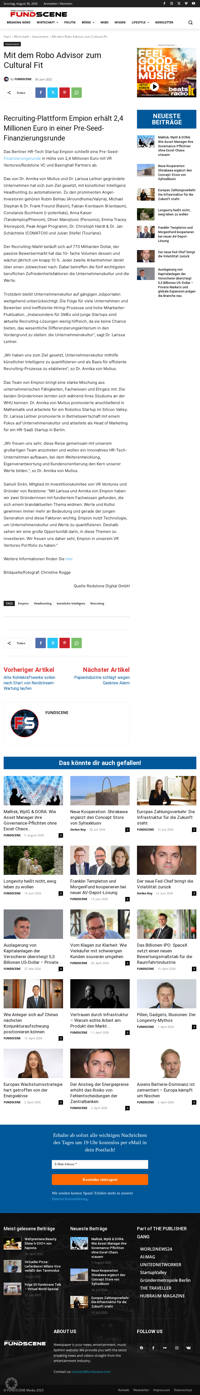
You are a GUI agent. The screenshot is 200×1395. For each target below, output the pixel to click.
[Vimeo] (186, 4)
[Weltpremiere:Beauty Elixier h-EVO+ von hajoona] (12, 1243)
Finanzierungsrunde (22, 158)
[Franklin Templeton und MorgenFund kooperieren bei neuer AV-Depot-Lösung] (146, 232)
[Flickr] (165, 1347)
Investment (40, 36)
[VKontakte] (188, 1347)
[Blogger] (141, 1347)
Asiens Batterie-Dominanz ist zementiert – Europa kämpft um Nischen (166, 1090)
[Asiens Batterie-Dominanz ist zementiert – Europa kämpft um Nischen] (166, 1063)
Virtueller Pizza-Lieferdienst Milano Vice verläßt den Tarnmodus (43, 1266)
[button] (190, 22)
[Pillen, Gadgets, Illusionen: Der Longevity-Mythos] (166, 994)
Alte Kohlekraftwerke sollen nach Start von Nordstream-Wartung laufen (29, 683)
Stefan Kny (78, 829)
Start (7, 36)
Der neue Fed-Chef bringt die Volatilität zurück (176, 254)
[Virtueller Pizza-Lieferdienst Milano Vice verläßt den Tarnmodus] (12, 1266)
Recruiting (97, 603)
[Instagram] (172, 4)
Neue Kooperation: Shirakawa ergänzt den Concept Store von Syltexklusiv (99, 817)
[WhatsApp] (76, 92)
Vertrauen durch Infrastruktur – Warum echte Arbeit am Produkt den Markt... (99, 1020)
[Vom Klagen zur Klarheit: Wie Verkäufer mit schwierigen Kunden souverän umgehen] (100, 924)
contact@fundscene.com (91, 1371)
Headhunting (43, 603)
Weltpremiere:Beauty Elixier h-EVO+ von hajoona (40, 1243)
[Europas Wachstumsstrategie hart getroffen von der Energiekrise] (33, 1063)
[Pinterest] (64, 92)
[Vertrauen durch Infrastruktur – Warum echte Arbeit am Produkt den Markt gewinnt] (100, 994)
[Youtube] (193, 4)
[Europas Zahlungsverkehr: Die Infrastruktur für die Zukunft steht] (146, 194)
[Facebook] (164, 4)
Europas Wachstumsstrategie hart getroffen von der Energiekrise (33, 1090)
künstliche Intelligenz (71, 603)
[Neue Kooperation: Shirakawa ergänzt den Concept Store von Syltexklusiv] (146, 170)
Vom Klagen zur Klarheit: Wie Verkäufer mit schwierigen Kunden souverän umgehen (98, 950)
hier (69, 558)
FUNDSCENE (23, 79)
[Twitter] (179, 4)
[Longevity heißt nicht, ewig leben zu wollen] (146, 214)
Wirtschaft (21, 36)
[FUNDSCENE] (7, 79)
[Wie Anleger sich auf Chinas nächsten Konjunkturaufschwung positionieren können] (33, 994)
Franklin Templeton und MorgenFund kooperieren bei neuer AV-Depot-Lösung (98, 886)
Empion (23, 603)
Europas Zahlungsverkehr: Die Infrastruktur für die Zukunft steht (177, 194)
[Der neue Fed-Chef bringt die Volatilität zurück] (146, 256)
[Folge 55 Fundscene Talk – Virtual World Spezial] (12, 1289)
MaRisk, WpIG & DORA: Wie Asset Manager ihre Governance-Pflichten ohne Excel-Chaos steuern (175, 146)
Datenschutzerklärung (70, 1199)
